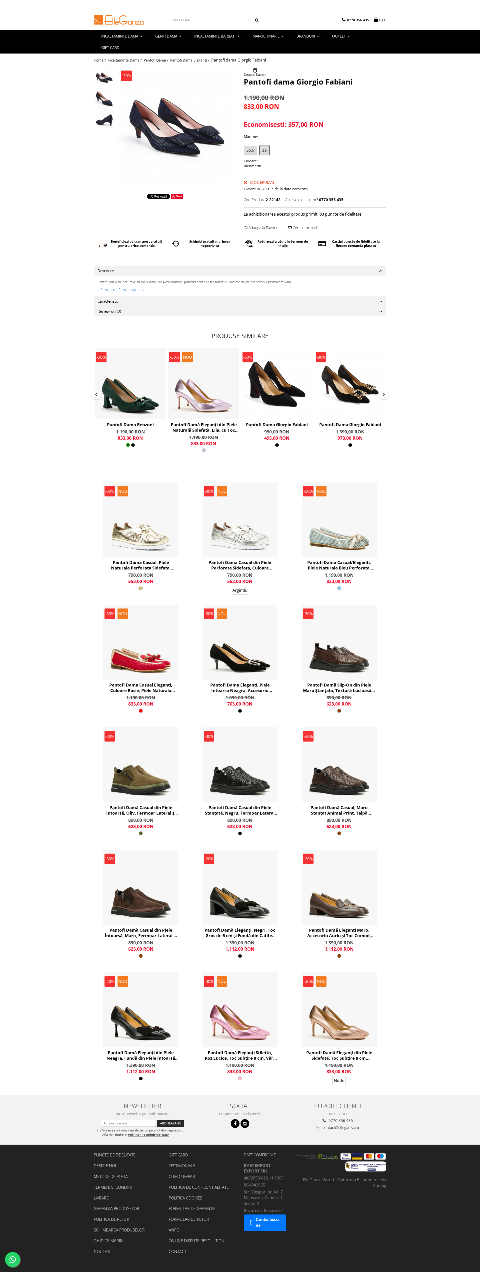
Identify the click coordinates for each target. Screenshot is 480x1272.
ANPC (174, 1230)
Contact (177, 1251)
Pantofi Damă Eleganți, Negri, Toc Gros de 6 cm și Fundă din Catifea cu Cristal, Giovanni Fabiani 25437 (239, 932)
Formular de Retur (189, 1219)
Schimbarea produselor (119, 1230)
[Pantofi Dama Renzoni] (130, 383)
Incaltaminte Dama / (125, 60)
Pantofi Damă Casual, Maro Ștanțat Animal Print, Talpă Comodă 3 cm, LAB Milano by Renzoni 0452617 (339, 810)
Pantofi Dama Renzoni (130, 424)
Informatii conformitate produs (121, 289)
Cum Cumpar (182, 1176)
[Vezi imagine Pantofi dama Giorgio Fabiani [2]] (104, 120)
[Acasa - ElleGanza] (119, 20)
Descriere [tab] (106, 270)
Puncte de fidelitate (115, 1155)
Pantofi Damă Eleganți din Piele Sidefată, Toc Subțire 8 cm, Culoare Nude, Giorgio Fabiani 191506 (339, 1055)
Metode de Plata (111, 1176)
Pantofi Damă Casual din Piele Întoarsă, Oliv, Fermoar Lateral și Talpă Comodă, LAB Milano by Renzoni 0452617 (141, 810)
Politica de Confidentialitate (148, 1134)
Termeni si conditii (113, 1187)
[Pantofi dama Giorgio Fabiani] (177, 126)
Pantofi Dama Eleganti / (190, 60)
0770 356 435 (340, 1120)
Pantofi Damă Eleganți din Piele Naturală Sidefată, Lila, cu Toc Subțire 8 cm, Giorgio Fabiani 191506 (204, 427)
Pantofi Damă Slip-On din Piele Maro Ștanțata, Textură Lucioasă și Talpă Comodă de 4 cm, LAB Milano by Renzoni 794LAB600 (339, 687)
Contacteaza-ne (268, 1222)
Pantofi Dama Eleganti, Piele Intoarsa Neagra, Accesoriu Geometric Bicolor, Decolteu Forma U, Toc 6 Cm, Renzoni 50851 (240, 687)
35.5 (250, 150)
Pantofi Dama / (156, 60)
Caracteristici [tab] (109, 301)
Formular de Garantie (192, 1208)
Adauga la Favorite (264, 227)
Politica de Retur (111, 1219)
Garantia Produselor (116, 1208)
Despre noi (105, 1165)
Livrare (101, 1198)
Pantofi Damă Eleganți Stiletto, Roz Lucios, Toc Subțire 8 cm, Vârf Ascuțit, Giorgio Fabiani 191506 (240, 1055)
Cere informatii (305, 227)
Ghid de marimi (109, 1240)
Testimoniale (182, 1165)
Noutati (102, 1251)
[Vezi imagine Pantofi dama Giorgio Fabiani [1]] (104, 98)
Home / (100, 60)
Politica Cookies (185, 1198)
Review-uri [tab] (109, 311)
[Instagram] (244, 1123)
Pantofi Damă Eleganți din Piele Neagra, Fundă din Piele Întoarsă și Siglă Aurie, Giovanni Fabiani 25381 (140, 1055)
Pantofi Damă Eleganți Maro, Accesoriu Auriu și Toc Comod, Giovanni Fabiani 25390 (339, 932)
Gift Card (178, 1155)
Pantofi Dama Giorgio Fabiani (277, 424)
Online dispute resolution (196, 1240)
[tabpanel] (177, 126)
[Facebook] (235, 1123)
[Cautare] (256, 20)
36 (264, 150)
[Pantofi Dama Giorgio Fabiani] (276, 383)
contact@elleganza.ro (340, 1127)
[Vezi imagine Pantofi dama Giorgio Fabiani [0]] (104, 77)
